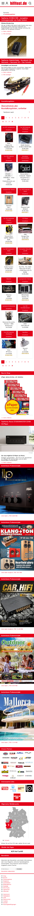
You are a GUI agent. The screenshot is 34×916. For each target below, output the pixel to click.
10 (3, 122)
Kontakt (5, 903)
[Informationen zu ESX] (21, 759)
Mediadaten (6, 896)
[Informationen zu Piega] (13, 771)
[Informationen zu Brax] (28, 753)
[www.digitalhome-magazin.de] (5, 791)
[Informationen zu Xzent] (20, 776)
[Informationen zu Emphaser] (14, 758)
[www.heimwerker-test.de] (21, 791)
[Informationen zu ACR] (5, 754)
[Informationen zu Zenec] (28, 776)
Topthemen (6, 889)
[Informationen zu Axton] (19, 753)
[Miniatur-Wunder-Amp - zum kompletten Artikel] (17, 46)
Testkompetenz (7, 879)
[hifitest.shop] (17, 800)
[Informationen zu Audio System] (12, 754)
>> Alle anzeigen (6, 34)
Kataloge (5, 886)
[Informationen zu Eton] (28, 758)
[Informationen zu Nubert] (5, 771)
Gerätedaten (6, 883)
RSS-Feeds (6, 888)
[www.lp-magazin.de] (29, 791)
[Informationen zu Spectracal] (29, 771)
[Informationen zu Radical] (21, 772)
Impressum (6, 894)
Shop (4, 876)
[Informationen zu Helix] (21, 763)
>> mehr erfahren (6, 418)
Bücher (5, 878)
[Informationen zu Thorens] (5, 776)
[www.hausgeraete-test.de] (13, 791)
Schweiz (6, 840)
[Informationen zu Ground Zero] (13, 763)
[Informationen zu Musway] (27, 766)
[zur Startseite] (18, 3)
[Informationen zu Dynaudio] (6, 758)
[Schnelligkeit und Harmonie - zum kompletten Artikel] (17, 87)
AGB (4, 897)
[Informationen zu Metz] (19, 767)
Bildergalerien (7, 884)
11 (6, 122)
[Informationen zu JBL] (4, 767)
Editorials (6, 891)
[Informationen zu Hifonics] (29, 763)
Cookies (5, 901)
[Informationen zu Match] (11, 766)
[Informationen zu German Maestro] (5, 763)
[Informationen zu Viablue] (13, 777)
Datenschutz (6, 899)
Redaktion (6, 881)
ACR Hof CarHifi (17, 851)
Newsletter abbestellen (8, 871)
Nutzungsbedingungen (9, 904)
